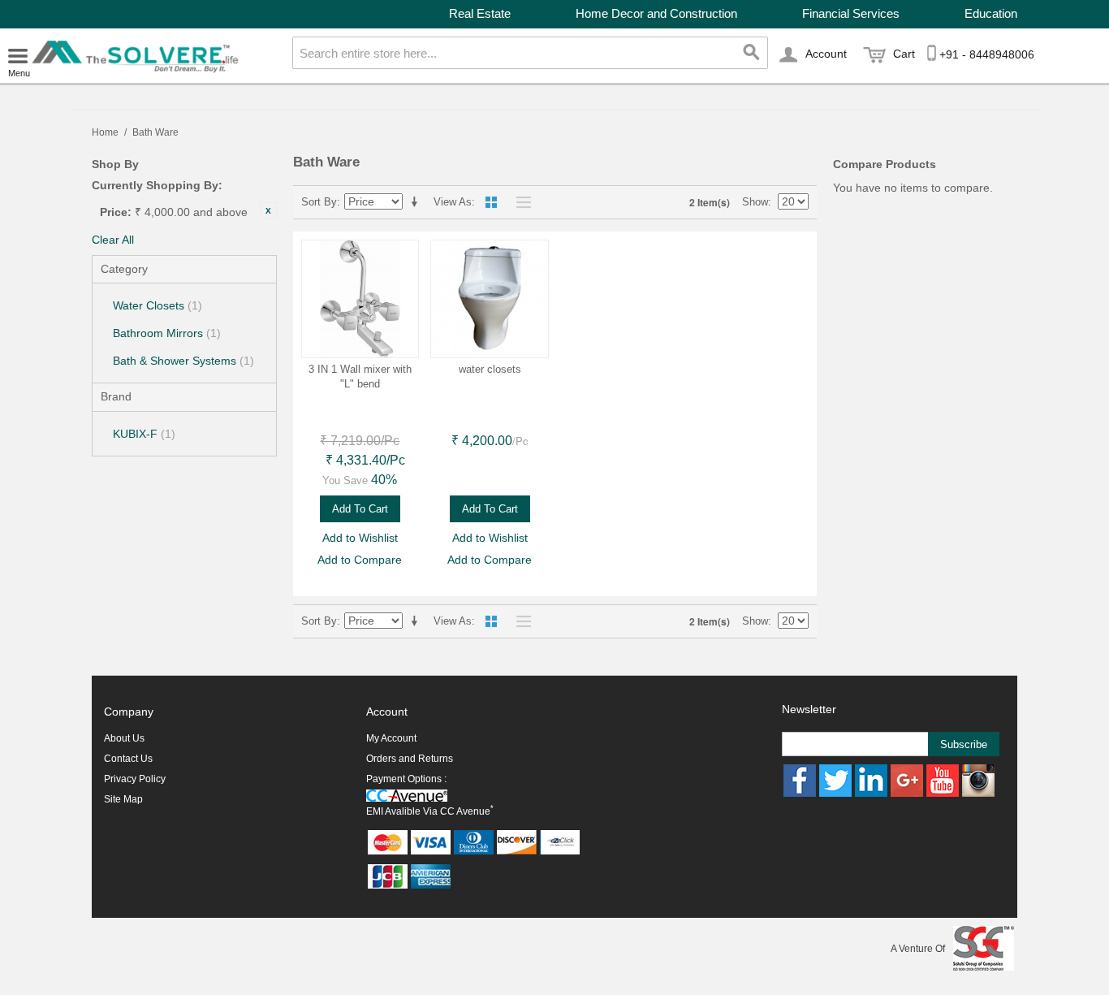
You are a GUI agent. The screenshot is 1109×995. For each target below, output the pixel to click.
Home (105, 132)
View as (453, 202)
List (519, 202)
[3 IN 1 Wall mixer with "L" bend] (360, 299)
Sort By (319, 202)
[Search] (752, 53)
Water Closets (157, 305)
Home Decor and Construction (656, 13)
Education (990, 13)
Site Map (123, 799)
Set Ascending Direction (417, 202)
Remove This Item (269, 210)
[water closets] (489, 299)
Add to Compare (359, 559)
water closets (490, 369)
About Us (124, 738)
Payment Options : (406, 779)
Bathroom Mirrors (167, 333)
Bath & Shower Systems (183, 360)
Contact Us (128, 758)
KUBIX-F (144, 433)
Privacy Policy (135, 779)
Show (755, 202)
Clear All (113, 239)
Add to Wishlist (360, 537)
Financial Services (851, 13)
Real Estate (480, 13)
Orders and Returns (409, 758)
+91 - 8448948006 (986, 54)
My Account (391, 738)
